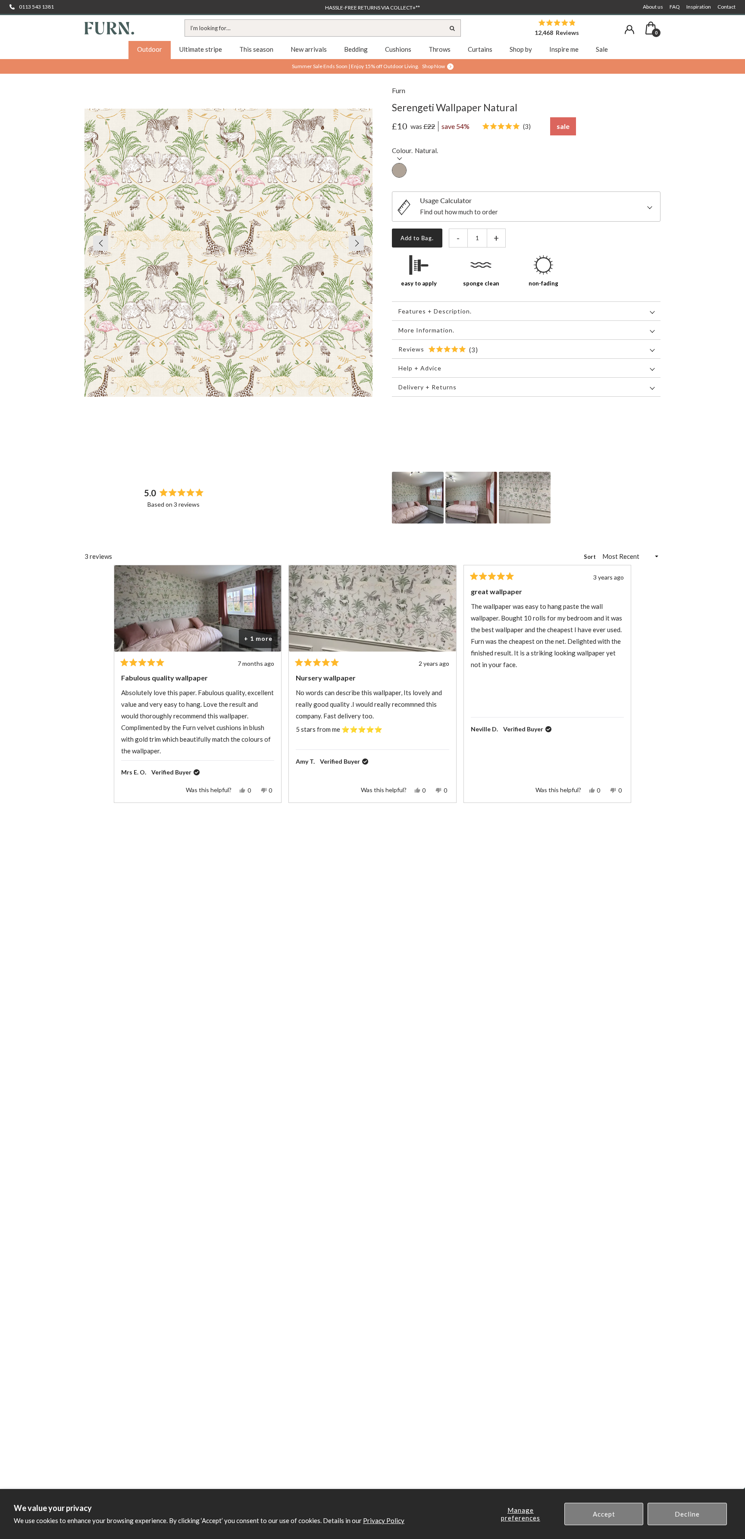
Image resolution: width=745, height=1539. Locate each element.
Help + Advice (419, 368)
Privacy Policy (383, 1520)
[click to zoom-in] (228, 253)
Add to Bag (416, 238)
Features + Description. (435, 311)
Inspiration (698, 6)
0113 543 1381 (36, 6)
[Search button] (452, 28)
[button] (96, 243)
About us (653, 6)
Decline (687, 1514)
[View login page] (629, 29)
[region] (472, 497)
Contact (726, 6)
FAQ (675, 6)
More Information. (426, 330)
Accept (604, 1514)
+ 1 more (258, 638)
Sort (590, 556)
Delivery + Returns (427, 387)
